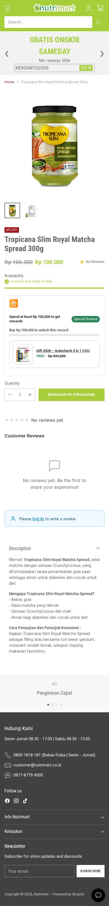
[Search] (98, 22)
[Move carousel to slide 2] (52, 705)
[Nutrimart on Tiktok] (25, 801)
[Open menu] (7, 8)
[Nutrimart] (54, 8)
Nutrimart (41, 894)
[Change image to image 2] (31, 210)
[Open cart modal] (100, 8)
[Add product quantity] (30, 395)
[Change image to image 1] (12, 210)
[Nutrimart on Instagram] (16, 801)
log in (38, 518)
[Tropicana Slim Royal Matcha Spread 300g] (54, 143)
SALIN (86, 68)
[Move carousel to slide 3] (57, 705)
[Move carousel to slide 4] (61, 705)
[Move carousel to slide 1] (48, 705)
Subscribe (90, 871)
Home (9, 82)
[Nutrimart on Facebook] (7, 801)
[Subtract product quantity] (10, 395)
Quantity (12, 383)
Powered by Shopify (68, 894)
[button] (88, 8)
